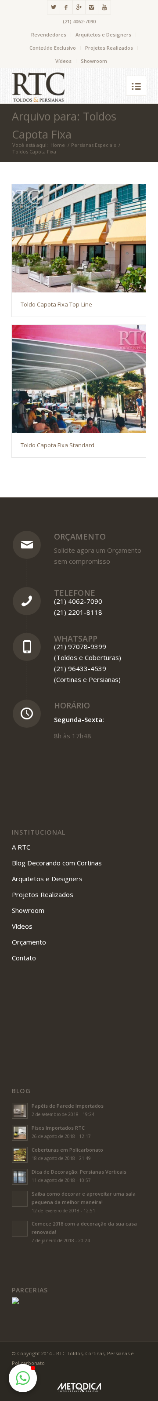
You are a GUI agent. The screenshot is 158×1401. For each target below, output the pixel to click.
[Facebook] (66, 7)
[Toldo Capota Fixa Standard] (79, 379)
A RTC (21, 847)
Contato (24, 957)
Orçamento (80, 536)
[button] (23, 1378)
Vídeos (63, 61)
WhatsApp (75, 638)
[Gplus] (79, 7)
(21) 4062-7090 (79, 21)
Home (57, 145)
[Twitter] (53, 7)
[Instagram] (92, 7)
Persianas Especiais (93, 145)
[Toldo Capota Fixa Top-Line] (79, 238)
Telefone (74, 592)
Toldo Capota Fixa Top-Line (56, 304)
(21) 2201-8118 (78, 612)
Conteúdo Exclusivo (52, 47)
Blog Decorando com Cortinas (57, 862)
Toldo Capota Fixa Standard (57, 445)
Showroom (94, 61)
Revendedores (48, 34)
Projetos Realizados (109, 47)
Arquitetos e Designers (103, 34)
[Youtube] (104, 7)
